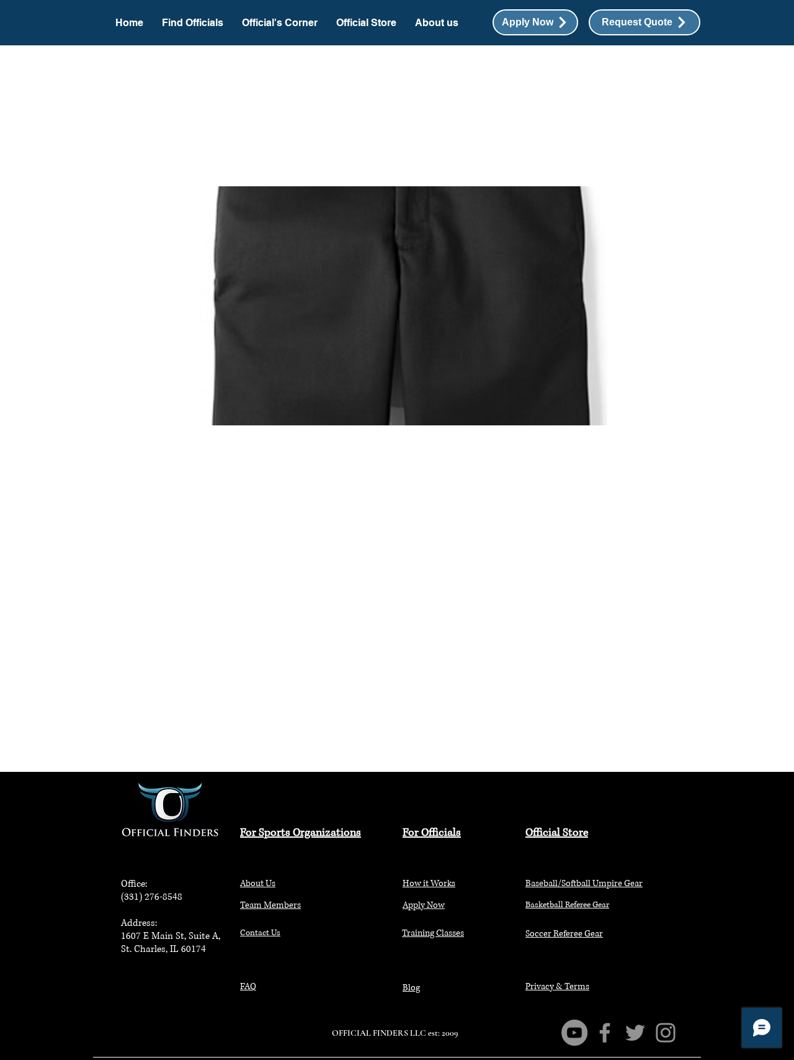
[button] (644, 22)
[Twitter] (635, 1033)
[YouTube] (574, 1033)
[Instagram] (666, 1033)
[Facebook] (605, 1033)
